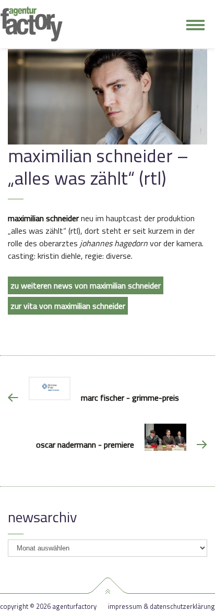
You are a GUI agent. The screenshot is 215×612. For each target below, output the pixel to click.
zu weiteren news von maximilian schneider (85, 285)
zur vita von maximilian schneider (67, 305)
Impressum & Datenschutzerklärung (161, 606)
